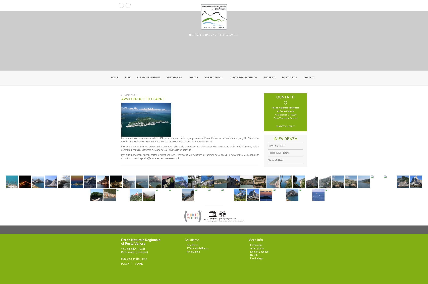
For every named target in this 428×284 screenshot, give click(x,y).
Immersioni (256, 245)
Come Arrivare (277, 146)
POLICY (125, 263)
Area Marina (174, 77)
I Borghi (254, 255)
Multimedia (289, 77)
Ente (128, 77)
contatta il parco (285, 126)
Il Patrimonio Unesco (243, 77)
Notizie (193, 77)
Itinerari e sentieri (259, 251)
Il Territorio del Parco (197, 248)
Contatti (309, 77)
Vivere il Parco (213, 77)
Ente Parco (192, 245)
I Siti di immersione (279, 153)
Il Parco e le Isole (148, 77)
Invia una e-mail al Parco (134, 258)
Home (114, 77)
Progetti (270, 77)
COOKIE (139, 263)
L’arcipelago (256, 258)
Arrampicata (257, 248)
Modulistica (275, 159)
